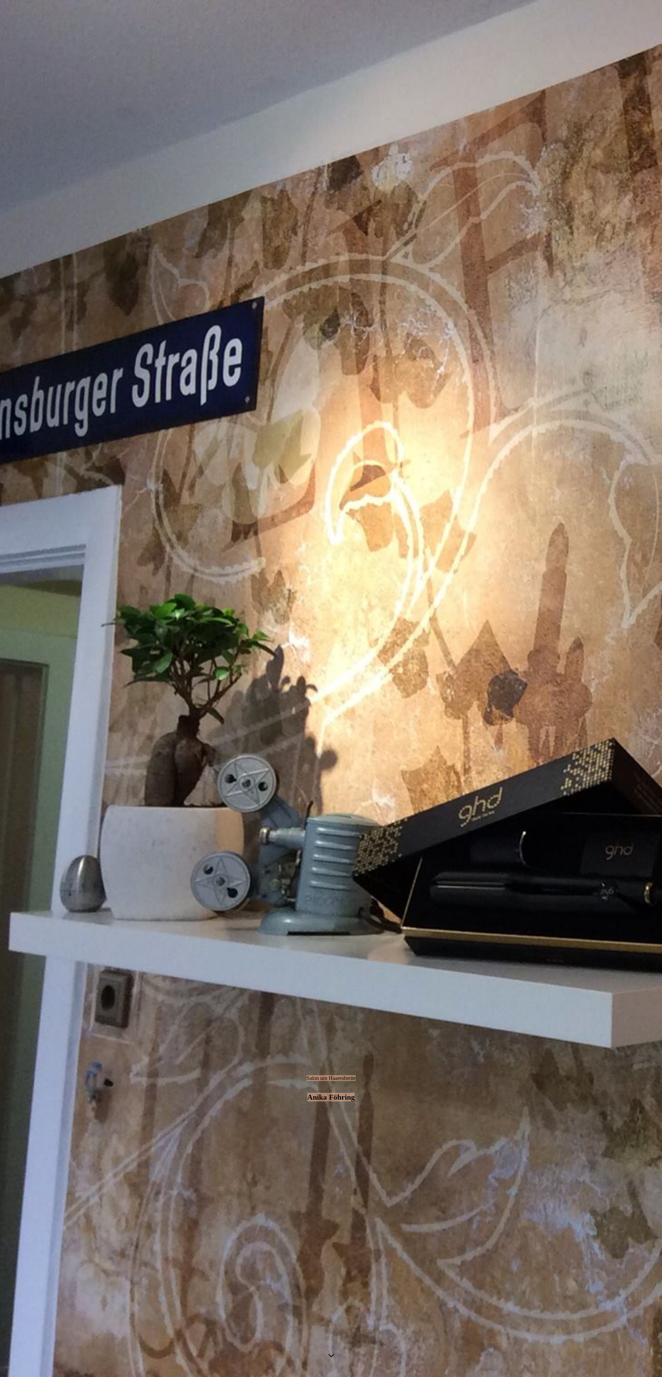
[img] (331, 688)
